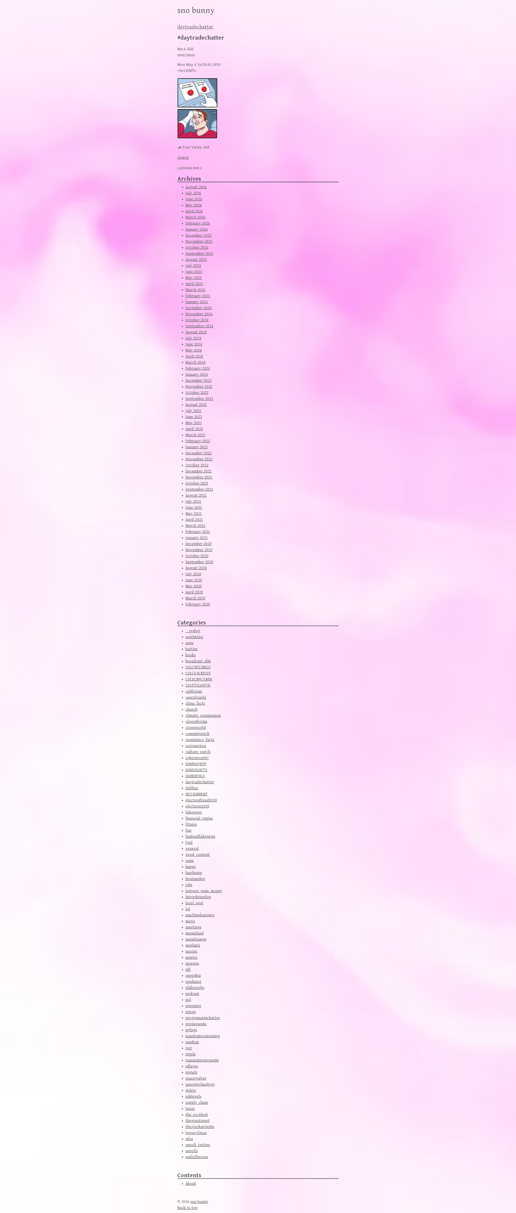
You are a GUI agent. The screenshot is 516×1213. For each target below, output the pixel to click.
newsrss (192, 963)
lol (187, 909)
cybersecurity (197, 758)
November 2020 (198, 550)
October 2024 (196, 320)
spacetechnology (200, 1084)
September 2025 (199, 253)
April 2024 (194, 356)
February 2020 (197, 604)
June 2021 (193, 507)
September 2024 (199, 326)
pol (188, 1000)
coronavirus (195, 746)
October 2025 (196, 247)
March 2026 (195, 217)
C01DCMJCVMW (198, 679)
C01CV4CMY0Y (198, 673)
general (192, 848)
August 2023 (196, 405)
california (193, 691)
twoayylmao (196, 1133)
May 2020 (193, 586)
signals (191, 1072)
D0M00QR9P (195, 764)
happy (190, 866)
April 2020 (194, 592)
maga (190, 921)
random (192, 1042)
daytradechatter (195, 27)
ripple (190, 1054)
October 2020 (196, 556)
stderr (190, 1090)
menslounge (196, 939)
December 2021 (198, 471)
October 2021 (196, 483)
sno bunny (196, 10)
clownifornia (196, 721)
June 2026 (193, 199)
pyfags (191, 1030)
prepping (193, 1006)
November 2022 (198, 459)
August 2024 (196, 332)
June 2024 (193, 344)
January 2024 (196, 374)
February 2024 (197, 368)
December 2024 (198, 308)
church (191, 709)
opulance (193, 981)
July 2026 (193, 193)
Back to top (187, 1208)
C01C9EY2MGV (198, 667)
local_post (194, 903)
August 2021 (196, 495)
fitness (191, 824)
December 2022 (198, 453)
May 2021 (193, 513)
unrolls (191, 1151)
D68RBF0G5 (195, 776)
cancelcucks (195, 697)
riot (188, 1048)
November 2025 (198, 241)
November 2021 (198, 477)
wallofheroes (196, 1157)
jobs (188, 885)
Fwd (188, 842)
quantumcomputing (202, 1036)
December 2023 (198, 380)
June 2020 (193, 580)
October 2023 (196, 392)
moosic (191, 951)
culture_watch (197, 752)
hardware (193, 873)
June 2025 (193, 271)
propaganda (195, 1024)
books (190, 655)
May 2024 (193, 350)
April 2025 (194, 284)
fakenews (193, 812)
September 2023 (199, 398)
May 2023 (193, 423)
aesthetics (194, 637)
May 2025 (193, 278)
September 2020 (199, 562)
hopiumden (195, 879)
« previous (184, 168)
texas (190, 1108)
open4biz (193, 975)
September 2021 (199, 489)
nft (188, 969)
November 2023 (198, 386)
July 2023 (193, 411)
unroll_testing (197, 1145)
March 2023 (195, 435)
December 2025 (198, 235)
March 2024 (195, 362)
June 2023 (193, 417)
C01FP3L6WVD (197, 685)
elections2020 (197, 806)
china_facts (195, 703)
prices (190, 1012)
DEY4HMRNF (196, 794)
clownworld (195, 727)
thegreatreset (197, 1120)
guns (189, 860)
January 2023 (196, 447)
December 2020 (198, 544)
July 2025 (193, 265)
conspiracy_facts (199, 740)
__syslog (192, 631)
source (183, 157)
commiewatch (197, 733)
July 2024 (193, 338)
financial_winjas (199, 818)
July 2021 (193, 501)
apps (189, 643)
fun (188, 830)
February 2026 (197, 223)
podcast (192, 993)
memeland (194, 933)
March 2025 (195, 290)
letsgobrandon (198, 897)
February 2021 (197, 532)
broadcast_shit (198, 661)
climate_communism (203, 715)
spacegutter (195, 1078)
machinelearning (199, 915)
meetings (193, 927)
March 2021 (195, 525)
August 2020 (196, 568)
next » (197, 168)
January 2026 (196, 229)
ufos (189, 1139)
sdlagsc (191, 1066)
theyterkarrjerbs (199, 1127)
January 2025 (196, 302)
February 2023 (197, 441)
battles (191, 649)
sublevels (193, 1096)
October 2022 (196, 465)
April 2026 (194, 211)
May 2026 (193, 205)
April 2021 (194, 519)
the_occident (196, 1114)
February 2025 (197, 296)
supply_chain (196, 1102)
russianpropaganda (202, 1060)
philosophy (195, 987)
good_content (197, 854)
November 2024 (198, 314)
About (190, 1183)
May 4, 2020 (185, 49)
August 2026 (196, 187)
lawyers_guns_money (203, 891)
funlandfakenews (200, 836)
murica (191, 957)
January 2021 (196, 538)
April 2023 (194, 429)
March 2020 (195, 598)
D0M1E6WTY (196, 770)
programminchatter (202, 1018)
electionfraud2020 (201, 800)
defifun (191, 788)
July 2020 (193, 574)
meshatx (192, 945)
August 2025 (196, 259)
